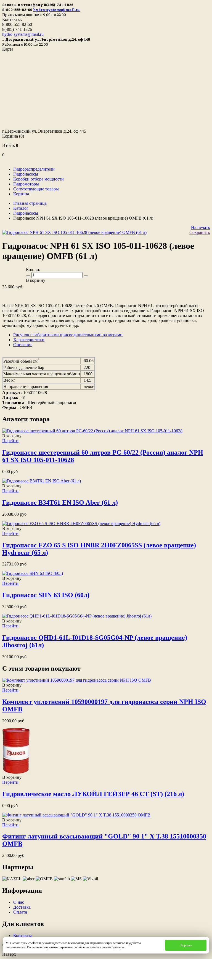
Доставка (22, 907)
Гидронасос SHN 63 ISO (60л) (45, 595)
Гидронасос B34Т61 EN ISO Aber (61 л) (60, 502)
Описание (22, 344)
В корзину (12, 435)
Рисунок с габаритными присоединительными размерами (68, 334)
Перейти (10, 440)
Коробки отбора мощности (38, 179)
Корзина (13, 136)
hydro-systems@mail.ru (56, 9)
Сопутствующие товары (36, 189)
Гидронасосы (25, 174)
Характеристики (28, 339)
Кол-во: (33, 269)
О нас (18, 902)
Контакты (22, 935)
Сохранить (199, 232)
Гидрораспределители (34, 169)
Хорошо (186, 945)
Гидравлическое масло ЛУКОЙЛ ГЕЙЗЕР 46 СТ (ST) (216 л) (93, 793)
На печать (200, 227)
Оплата (20, 912)
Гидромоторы (26, 184)
